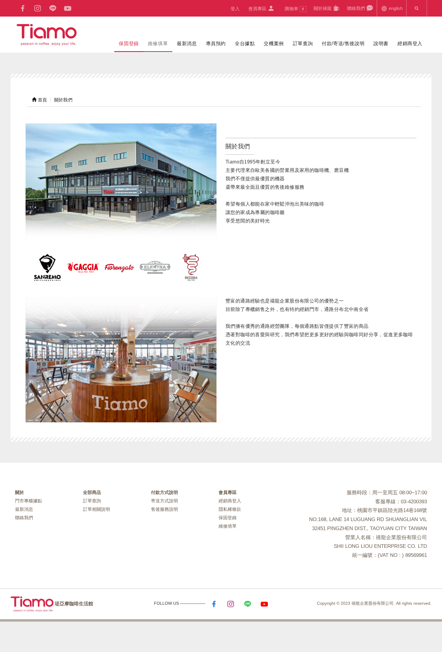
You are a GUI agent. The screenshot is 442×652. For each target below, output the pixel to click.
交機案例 (274, 43)
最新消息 (187, 43)
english (395, 8)
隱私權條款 (230, 509)
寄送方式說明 (164, 500)
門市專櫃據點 (28, 500)
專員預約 (216, 43)
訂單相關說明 (96, 509)
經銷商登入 (409, 43)
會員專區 (258, 8)
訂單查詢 (303, 43)
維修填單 (158, 43)
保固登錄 (129, 43)
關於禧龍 (323, 8)
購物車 (294, 8)
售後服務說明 (164, 509)
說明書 (380, 43)
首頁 (41, 99)
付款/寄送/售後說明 (343, 43)
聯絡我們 (356, 8)
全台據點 (245, 43)
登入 (235, 8)
